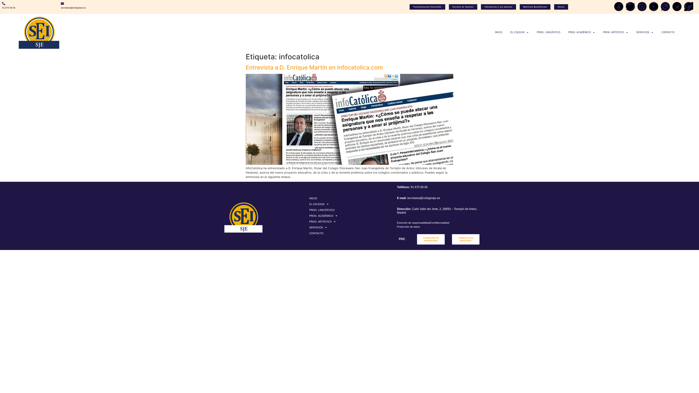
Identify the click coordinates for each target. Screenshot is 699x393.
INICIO (498, 32)
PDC (402, 239)
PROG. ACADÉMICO (579, 32)
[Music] (688, 6)
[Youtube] (653, 6)
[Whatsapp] (665, 6)
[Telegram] (677, 6)
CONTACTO (668, 32)
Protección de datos (408, 226)
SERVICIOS (642, 32)
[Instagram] (642, 6)
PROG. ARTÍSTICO (613, 32)
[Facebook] (618, 6)
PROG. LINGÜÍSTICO (548, 32)
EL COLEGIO (517, 32)
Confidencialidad (439, 222)
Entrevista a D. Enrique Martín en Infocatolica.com (314, 67)
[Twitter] (630, 6)
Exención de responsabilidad (413, 222)
